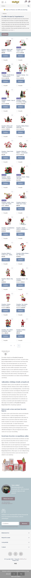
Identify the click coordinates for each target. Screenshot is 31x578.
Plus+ (25, 559)
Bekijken (5, 55)
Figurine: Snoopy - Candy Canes (21, 50)
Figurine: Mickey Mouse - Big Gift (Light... (22, 254)
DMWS (21, 559)
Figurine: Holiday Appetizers (20, 330)
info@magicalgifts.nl (7, 503)
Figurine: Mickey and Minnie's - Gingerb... (7, 50)
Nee (21, 573)
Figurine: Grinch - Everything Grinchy (21, 101)
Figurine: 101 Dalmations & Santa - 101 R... (8, 228)
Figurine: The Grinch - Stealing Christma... (22, 305)
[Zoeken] (28, 6)
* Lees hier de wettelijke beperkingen (10, 526)
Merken (5, 13)
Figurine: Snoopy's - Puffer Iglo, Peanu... (21, 203)
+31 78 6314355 (6, 502)
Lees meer (10, 30)
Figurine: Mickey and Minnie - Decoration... (7, 126)
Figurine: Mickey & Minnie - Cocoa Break (21, 152)
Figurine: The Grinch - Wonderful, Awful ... (7, 330)
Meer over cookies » (16, 576)
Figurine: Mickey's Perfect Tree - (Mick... (7, 254)
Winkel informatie (8, 498)
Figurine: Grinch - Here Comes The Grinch (8, 203)
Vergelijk (5, 60)
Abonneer (24, 523)
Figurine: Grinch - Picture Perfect (6, 305)
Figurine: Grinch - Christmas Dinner (6, 177)
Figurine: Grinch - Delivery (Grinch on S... (22, 228)
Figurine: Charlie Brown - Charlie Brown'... (8, 75)
